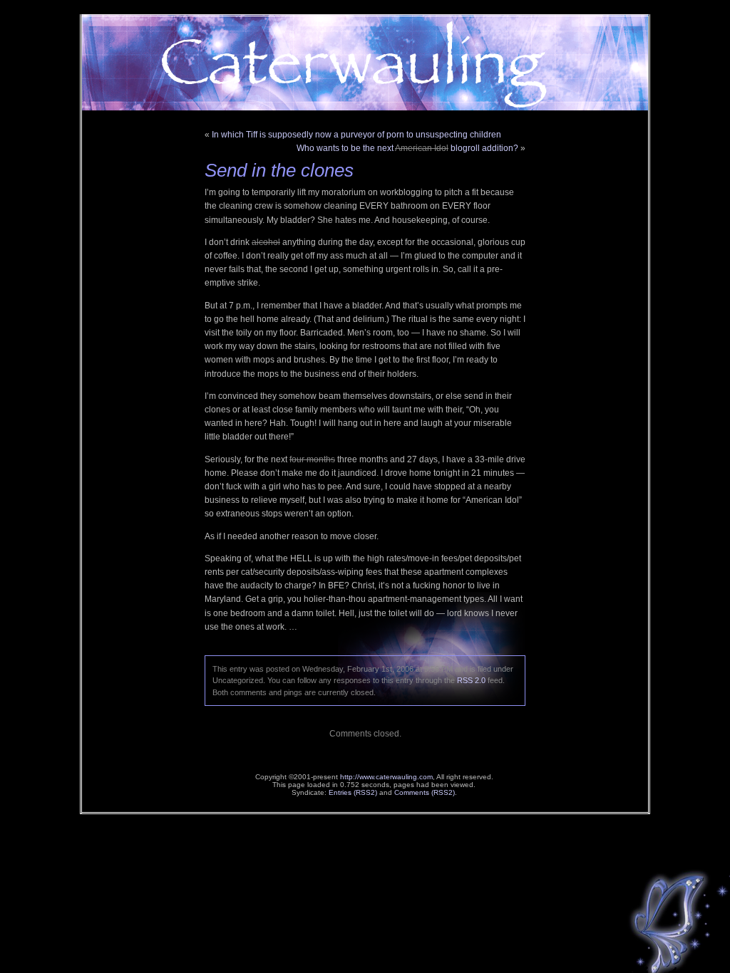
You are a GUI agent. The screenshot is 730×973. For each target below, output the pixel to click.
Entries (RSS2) (353, 792)
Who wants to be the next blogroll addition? (407, 148)
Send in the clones (279, 170)
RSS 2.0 (471, 680)
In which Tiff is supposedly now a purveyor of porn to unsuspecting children (356, 135)
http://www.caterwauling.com (386, 777)
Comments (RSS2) (424, 792)
